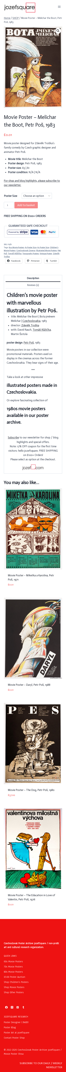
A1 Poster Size (30, 247)
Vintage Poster (46, 253)
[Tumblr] (23, 1007)
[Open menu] (59, 6)
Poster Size (10, 195)
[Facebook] (6, 1007)
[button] (58, 31)
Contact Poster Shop (14, 1037)
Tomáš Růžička (14, 253)
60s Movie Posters (13, 961)
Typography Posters (30, 253)
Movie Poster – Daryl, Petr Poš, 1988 (29, 684)
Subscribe (13, 437)
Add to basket (26, 205)
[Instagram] (12, 1007)
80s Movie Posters (16, 247)
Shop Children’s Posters (16, 982)
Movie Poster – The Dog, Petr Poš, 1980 (31, 790)
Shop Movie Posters (14, 987)
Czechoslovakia (31, 320)
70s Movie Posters (13, 966)
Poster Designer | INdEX (16, 1022)
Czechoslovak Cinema (25, 250)
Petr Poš (29, 342)
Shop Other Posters (14, 992)
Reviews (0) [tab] (33, 285)
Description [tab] (33, 278)
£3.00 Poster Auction (14, 977)
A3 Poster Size (43, 247)
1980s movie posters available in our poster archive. (28, 415)
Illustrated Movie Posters (46, 250)
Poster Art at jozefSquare (16, 1032)
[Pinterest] (17, 1007)
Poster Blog (10, 1027)
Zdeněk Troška (30, 325)
